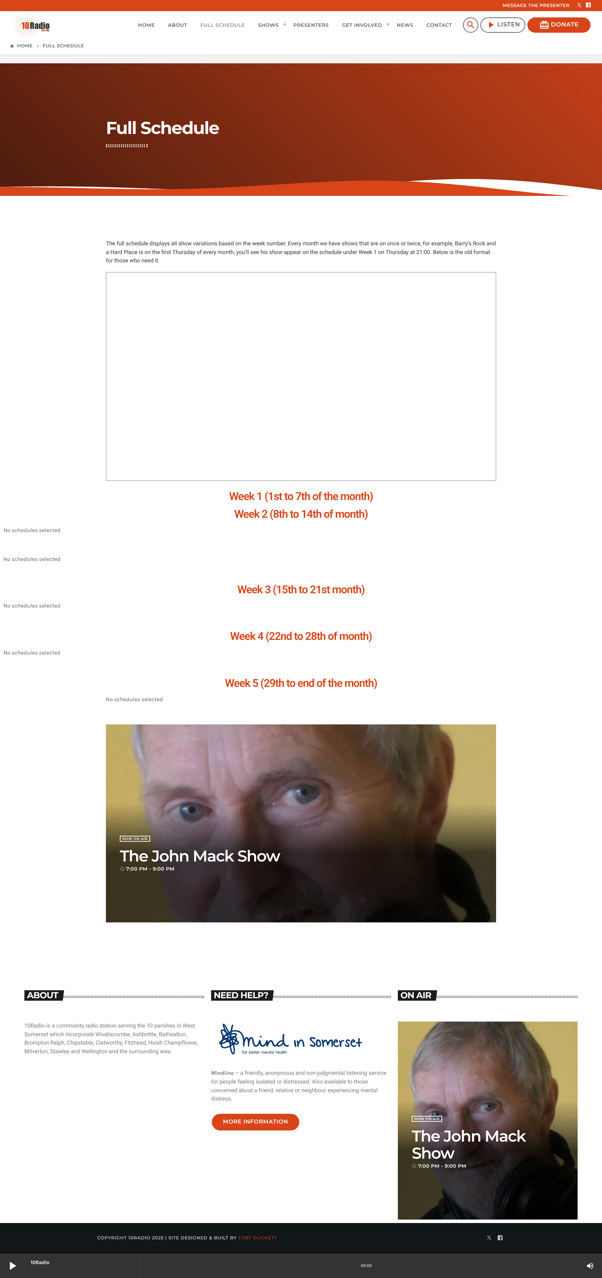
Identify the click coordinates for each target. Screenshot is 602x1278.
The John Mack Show (200, 856)
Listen (503, 25)
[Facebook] (588, 5)
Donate (559, 25)
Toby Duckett (257, 1238)
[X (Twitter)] (579, 5)
